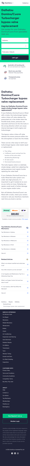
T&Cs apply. (25, 219)
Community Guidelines (9, 376)
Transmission (6, 348)
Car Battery (6, 345)
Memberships (6, 401)
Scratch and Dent (7, 356)
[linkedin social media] (15, 453)
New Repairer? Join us (15, 416)
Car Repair (5, 317)
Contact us (5, 392)
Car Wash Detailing (8, 359)
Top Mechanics (7, 398)
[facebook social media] (12, 453)
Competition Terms (8, 379)
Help (4, 390)
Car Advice (5, 395)
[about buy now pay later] (15, 213)
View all (3, 253)
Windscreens (6, 325)
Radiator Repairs (7, 342)
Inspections (6, 362)
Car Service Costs (7, 314)
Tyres (4, 351)
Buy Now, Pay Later (8, 381)
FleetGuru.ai (6, 404)
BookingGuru (6, 406)
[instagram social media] (18, 453)
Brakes (4, 328)
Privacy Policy (6, 370)
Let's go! (15, 58)
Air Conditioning (7, 334)
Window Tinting (7, 353)
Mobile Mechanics (7, 323)
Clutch (4, 331)
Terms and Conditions (8, 373)
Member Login (15, 421)
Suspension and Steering (9, 337)
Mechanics (5, 320)
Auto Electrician (7, 339)
